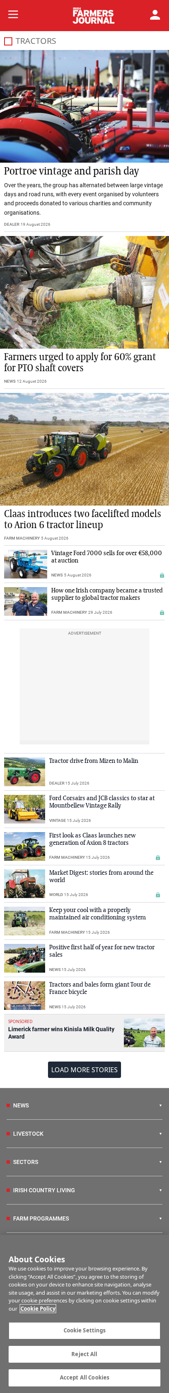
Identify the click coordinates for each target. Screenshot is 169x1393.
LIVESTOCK (28, 1133)
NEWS (10, 381)
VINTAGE (57, 820)
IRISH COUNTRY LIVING (44, 1190)
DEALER (11, 224)
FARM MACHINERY (22, 538)
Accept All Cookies (84, 1377)
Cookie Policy (38, 1308)
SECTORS (25, 1162)
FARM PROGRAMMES (41, 1218)
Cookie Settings (85, 1330)
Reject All (84, 1354)
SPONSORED (20, 1021)
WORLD (56, 894)
